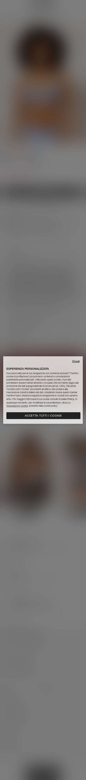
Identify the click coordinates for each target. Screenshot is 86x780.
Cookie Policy (66, 399)
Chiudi (76, 361)
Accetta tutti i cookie (43, 415)
